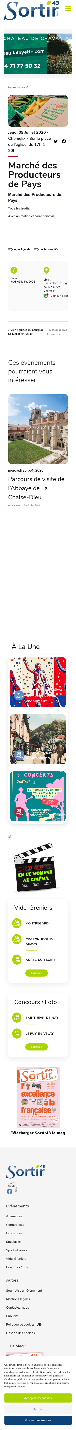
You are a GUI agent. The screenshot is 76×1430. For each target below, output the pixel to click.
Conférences (15, 1225)
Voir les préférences (38, 1420)
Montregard (37, 923)
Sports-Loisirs (16, 1250)
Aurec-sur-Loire (40, 960)
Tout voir (36, 973)
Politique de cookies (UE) (24, 1324)
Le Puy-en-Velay (40, 1033)
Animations (14, 1216)
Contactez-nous (17, 1307)
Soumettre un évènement (24, 1290)
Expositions (14, 1233)
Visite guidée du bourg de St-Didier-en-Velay (25, 332)
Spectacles (13, 1242)
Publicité (12, 1316)
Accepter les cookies (38, 1398)
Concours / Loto (17, 1267)
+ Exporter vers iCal (46, 249)
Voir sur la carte (61, 296)
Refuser (38, 1409)
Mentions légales (18, 1299)
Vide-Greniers (16, 1259)
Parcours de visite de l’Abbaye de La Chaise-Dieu (36, 488)
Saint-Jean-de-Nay (42, 1018)
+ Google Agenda (19, 249)
